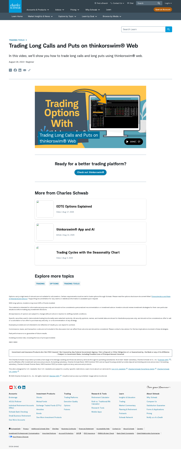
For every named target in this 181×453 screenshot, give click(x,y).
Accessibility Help (103, 429)
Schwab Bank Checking (18, 412)
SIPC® (78, 433)
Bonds (39, 413)
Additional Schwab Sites (40, 429)
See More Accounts (17, 420)
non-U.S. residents (118, 369)
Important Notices (49, 433)
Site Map (55, 429)
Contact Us (116, 429)
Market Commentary (127, 405)
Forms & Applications (155, 409)
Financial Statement (86, 429)
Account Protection (66, 433)
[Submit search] (158, 3)
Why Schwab (152, 397)
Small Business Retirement (20, 416)
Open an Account (162, 9)
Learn (108, 9)
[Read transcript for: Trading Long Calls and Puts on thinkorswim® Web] (139, 141)
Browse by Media (110, 16)
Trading (40, 283)
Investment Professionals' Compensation (24, 433)
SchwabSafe (15, 429)
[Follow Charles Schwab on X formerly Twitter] (15, 387)
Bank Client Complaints (125, 433)
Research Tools (98, 408)
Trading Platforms (71, 397)
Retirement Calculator (100, 397)
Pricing (149, 413)
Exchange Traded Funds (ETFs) (48, 405)
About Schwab (128, 429)
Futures (67, 409)
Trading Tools (17, 40)
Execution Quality (71, 401)
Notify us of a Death (155, 417)
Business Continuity (68, 429)
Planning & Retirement (128, 409)
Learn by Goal (88, 16)
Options (54, 283)
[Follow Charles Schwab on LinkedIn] (24, 387)
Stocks (39, 397)
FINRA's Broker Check (106, 433)
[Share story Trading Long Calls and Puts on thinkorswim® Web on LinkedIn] (20, 70)
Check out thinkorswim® (90, 172)
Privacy (26, 429)
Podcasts (123, 413)
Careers (140, 429)
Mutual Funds (41, 401)
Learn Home (17, 16)
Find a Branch (102, 3)
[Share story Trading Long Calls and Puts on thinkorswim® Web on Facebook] (15, 70)
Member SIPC (54, 376)
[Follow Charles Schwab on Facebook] (19, 387)
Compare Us (152, 401)
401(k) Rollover (15, 401)
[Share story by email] (24, 70)
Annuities (40, 409)
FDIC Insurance (89, 433)
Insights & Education (127, 397)
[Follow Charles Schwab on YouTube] (11, 387)
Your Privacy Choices (20, 437)
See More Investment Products (49, 417)
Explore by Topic (65, 16)
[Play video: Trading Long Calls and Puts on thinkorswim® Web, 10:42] (90, 117)
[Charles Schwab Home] (15, 6)
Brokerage (13, 397)
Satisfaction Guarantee (156, 405)
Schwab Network (126, 417)
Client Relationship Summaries (148, 433)
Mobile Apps (97, 412)
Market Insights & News (39, 16)
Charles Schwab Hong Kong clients (141, 369)
